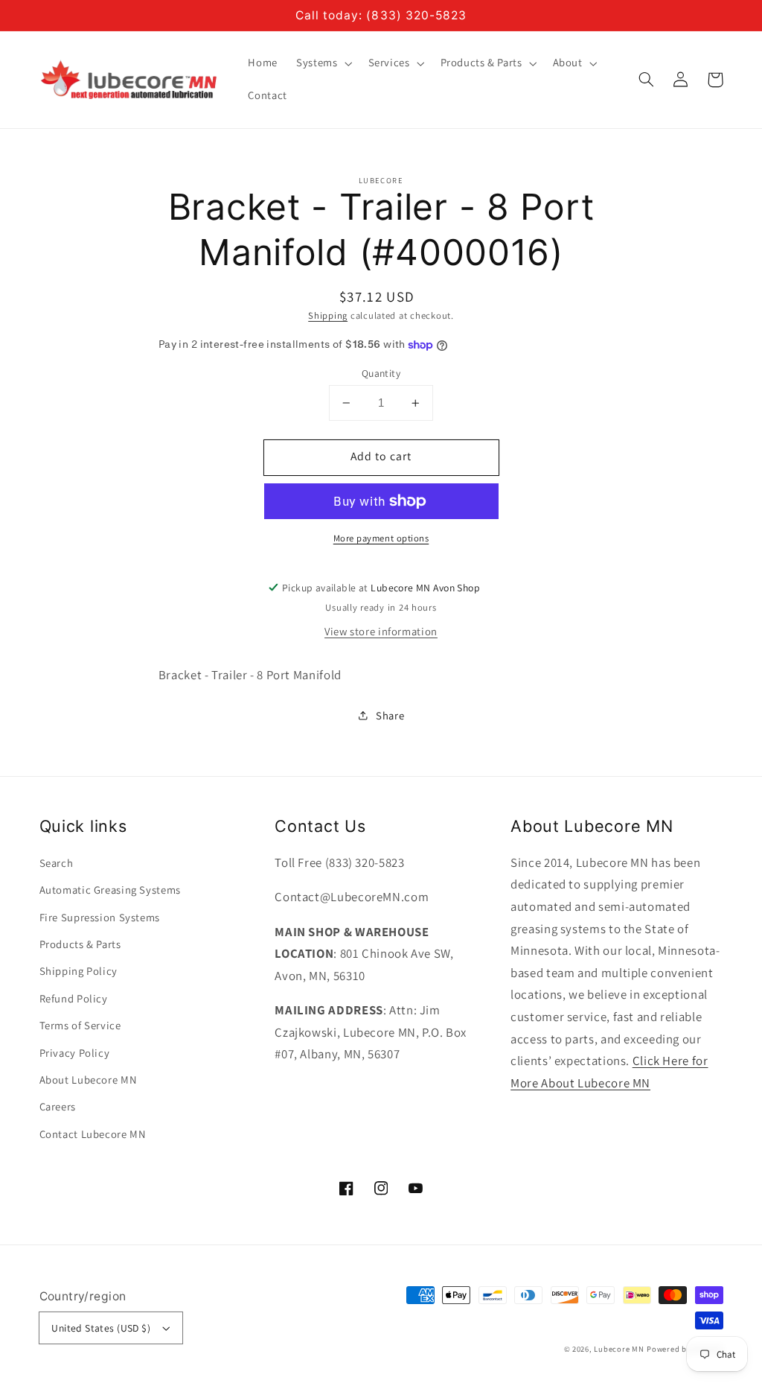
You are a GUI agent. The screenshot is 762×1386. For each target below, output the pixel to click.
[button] (647, 80)
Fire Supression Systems (100, 917)
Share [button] (390, 715)
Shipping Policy (78, 971)
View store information (381, 631)
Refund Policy (73, 998)
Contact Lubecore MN (92, 1134)
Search (56, 863)
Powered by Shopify (685, 1349)
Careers (57, 1106)
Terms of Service (80, 1025)
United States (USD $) (100, 1328)
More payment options (381, 538)
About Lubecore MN (88, 1079)
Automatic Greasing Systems (110, 890)
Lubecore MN (619, 1349)
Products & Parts (80, 944)
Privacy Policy (74, 1053)
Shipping (328, 315)
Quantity (381, 373)
